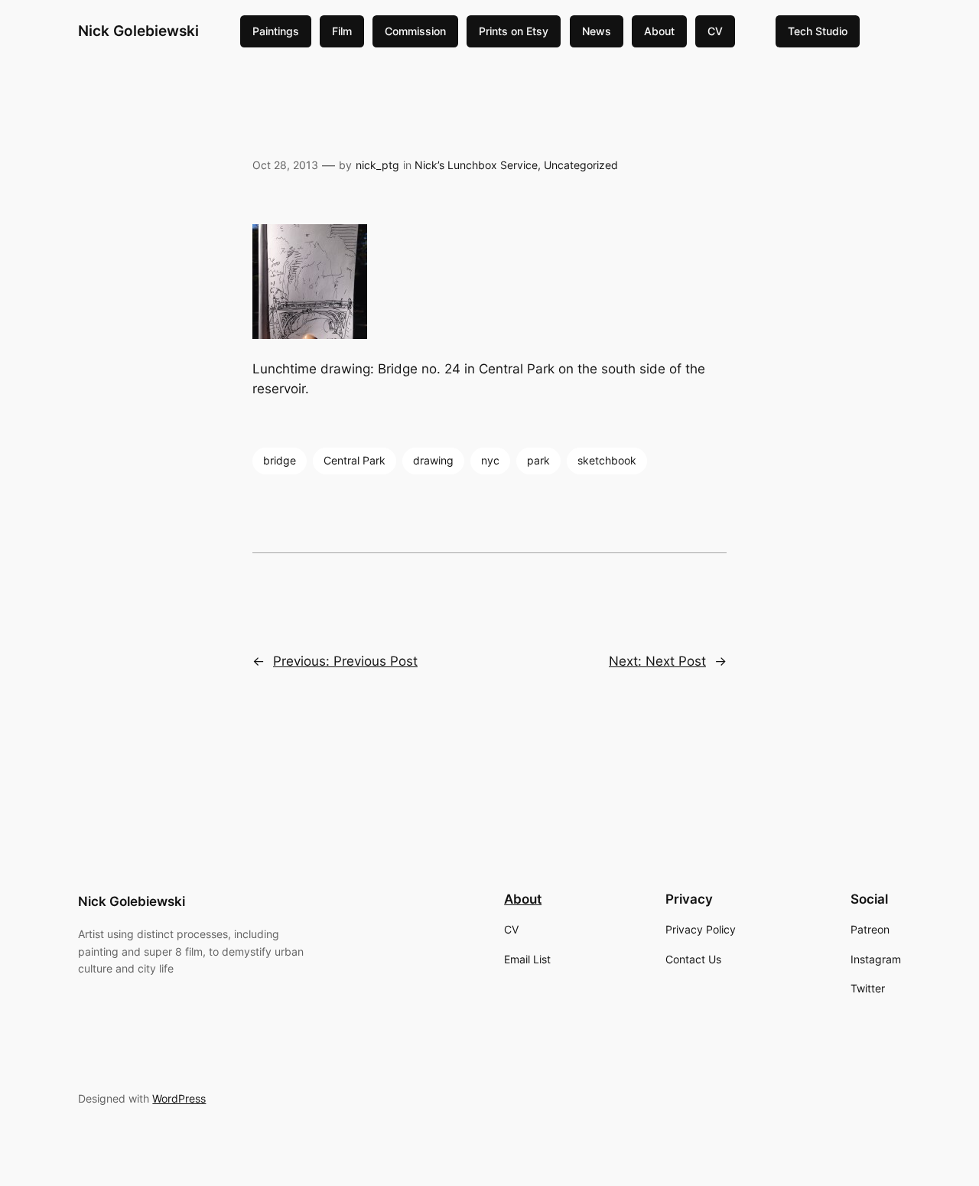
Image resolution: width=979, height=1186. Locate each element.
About (659, 30)
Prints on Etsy (513, 30)
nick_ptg (377, 164)
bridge (279, 460)
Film (342, 30)
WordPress (179, 1098)
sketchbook (606, 460)
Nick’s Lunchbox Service (476, 164)
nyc (490, 460)
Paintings (275, 30)
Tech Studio (817, 30)
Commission (415, 30)
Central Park (354, 460)
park (538, 460)
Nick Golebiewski (138, 30)
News (596, 30)
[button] (489, 284)
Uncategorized (581, 164)
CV (715, 30)
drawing (433, 460)
